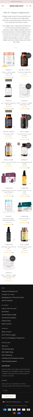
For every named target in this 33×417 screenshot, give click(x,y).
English (27, 401)
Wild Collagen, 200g (8, 134)
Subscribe (8, 396)
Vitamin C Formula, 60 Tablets (8, 162)
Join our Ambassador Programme (13, 338)
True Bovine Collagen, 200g (24, 72)
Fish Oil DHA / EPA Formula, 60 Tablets (24, 135)
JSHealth (8, 69)
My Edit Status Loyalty (9, 314)
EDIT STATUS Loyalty (8, 335)
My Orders (5, 311)
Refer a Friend (6, 332)
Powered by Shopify (22, 405)
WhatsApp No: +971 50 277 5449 (12, 297)
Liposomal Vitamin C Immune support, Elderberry (8, 191)
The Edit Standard (8, 349)
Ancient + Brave (24, 69)
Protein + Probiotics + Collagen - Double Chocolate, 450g (8, 276)
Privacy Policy (6, 321)
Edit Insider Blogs (7, 352)
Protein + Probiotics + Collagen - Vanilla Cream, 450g (24, 104)
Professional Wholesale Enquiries (13, 358)
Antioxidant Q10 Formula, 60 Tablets (24, 247)
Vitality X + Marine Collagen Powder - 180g (8, 73)
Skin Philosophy (7, 355)
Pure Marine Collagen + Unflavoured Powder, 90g (8, 219)
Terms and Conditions (9, 318)
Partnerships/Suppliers (9, 361)
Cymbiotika (9, 188)
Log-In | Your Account (9, 308)
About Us (5, 346)
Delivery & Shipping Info (10, 291)
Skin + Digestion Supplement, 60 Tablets (8, 104)
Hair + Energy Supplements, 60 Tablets (24, 163)
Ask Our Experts (7, 300)
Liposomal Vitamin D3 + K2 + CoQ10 (24, 191)
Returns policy (6, 324)
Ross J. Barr (24, 131)
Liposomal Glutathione (24, 218)
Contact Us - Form (8, 294)
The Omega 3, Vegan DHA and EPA (8, 247)
